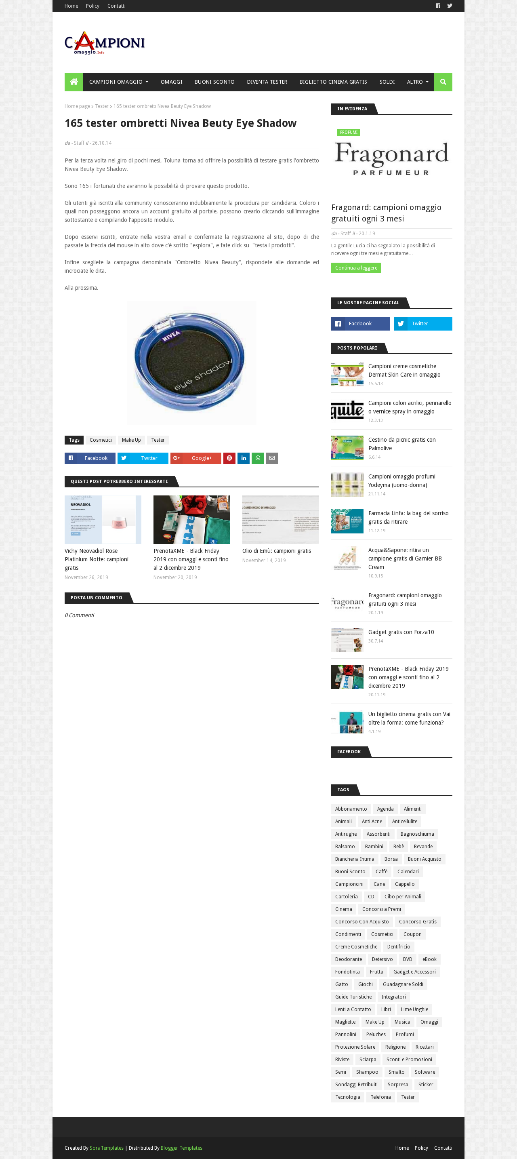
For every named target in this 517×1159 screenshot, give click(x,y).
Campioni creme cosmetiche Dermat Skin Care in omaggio (404, 370)
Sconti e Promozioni (409, 1059)
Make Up (131, 440)
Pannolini (345, 1034)
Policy (92, 6)
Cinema (343, 909)
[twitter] (448, 6)
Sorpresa (398, 1084)
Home (71, 6)
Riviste (342, 1059)
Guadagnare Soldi (403, 984)
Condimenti (348, 934)
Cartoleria (346, 897)
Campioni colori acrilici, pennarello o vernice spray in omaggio (410, 407)
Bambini (374, 846)
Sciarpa (367, 1059)
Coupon (413, 934)
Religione (395, 1047)
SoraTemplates (107, 1148)
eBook (429, 959)
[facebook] (438, 6)
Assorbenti (379, 834)
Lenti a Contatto (353, 1009)
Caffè (381, 872)
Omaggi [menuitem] (172, 82)
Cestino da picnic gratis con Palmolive (402, 443)
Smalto (397, 1072)
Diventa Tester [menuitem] (267, 82)
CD (371, 897)
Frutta (376, 972)
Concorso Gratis (418, 922)
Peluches (376, 1034)
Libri (386, 1009)
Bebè (398, 846)
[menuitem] (74, 82)
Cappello (405, 884)
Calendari (408, 872)
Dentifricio (398, 947)
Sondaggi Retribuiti (356, 1084)
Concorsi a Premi (381, 909)
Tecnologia (347, 1097)
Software (425, 1072)
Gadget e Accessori (414, 972)
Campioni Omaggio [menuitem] (116, 82)
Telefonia (380, 1097)
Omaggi (429, 1022)
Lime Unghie (414, 1009)
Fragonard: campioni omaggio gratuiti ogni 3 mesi (386, 212)
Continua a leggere (356, 268)
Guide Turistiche (353, 997)
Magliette (345, 1022)
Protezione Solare (355, 1047)
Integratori (394, 997)
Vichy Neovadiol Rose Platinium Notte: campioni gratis (96, 559)
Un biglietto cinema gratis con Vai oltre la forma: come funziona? (409, 718)
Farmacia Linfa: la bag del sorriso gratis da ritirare (408, 517)
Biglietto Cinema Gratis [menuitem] (334, 82)
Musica (402, 1022)
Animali (343, 821)
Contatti (116, 6)
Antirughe (346, 834)
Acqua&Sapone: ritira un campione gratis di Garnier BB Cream (405, 558)
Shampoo (367, 1072)
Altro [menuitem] (415, 82)
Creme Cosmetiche (356, 947)
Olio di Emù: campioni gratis (276, 551)
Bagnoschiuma (417, 834)
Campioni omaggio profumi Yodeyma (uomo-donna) (401, 480)
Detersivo (382, 959)
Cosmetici (101, 440)
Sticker (425, 1084)
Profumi (405, 1034)
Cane (379, 884)
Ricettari (425, 1047)
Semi (340, 1072)
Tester (102, 106)
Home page (77, 106)
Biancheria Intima (354, 859)
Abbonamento (351, 809)
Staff (79, 143)
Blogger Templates (181, 1148)
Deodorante (348, 959)
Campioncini (349, 884)
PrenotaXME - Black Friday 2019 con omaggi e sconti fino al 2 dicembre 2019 (191, 559)
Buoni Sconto (350, 872)
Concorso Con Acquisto (362, 922)
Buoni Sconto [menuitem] (215, 82)
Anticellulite (404, 821)
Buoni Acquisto (424, 859)
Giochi (365, 984)
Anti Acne (372, 821)
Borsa (391, 859)
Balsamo (345, 846)
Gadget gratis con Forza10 (401, 632)
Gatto (341, 984)
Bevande (423, 846)
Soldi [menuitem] (387, 82)
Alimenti (413, 809)
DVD (407, 959)
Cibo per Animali (403, 897)
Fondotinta (347, 972)
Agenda (385, 809)
